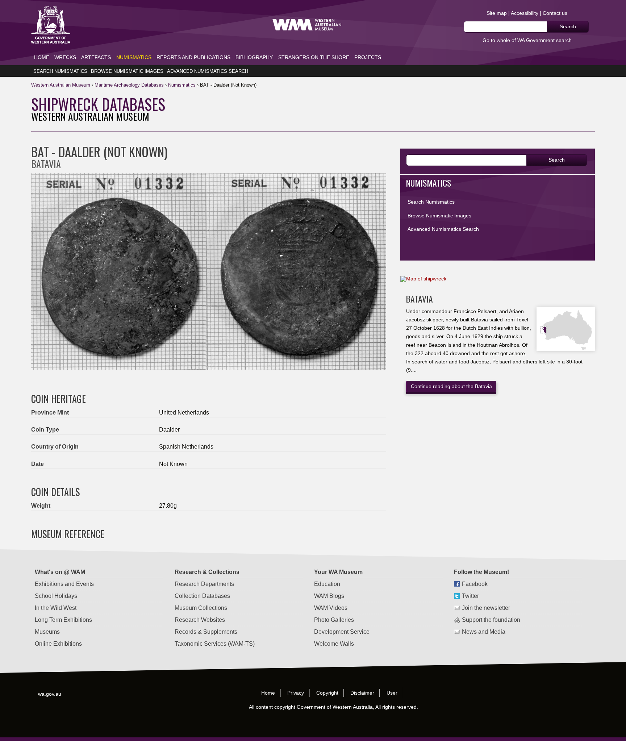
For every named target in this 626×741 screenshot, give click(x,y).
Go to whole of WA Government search (527, 40)
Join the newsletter (486, 608)
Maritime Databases (129, 85)
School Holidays (56, 596)
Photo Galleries (334, 620)
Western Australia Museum (50, 25)
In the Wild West (55, 608)
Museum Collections (201, 608)
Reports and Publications (193, 57)
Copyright (327, 692)
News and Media (483, 632)
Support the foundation (491, 620)
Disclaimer (363, 692)
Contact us (555, 13)
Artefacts (96, 57)
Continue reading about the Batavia (451, 386)
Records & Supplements (206, 632)
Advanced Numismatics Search (207, 71)
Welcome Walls (334, 644)
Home (41, 57)
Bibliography (254, 57)
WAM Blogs (329, 596)
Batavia (419, 298)
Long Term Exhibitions (63, 620)
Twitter (470, 596)
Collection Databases (202, 596)
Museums (47, 632)
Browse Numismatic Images (127, 71)
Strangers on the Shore (313, 57)
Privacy (295, 692)
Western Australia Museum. (306, 25)
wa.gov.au (50, 693)
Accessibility (524, 13)
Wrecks (65, 57)
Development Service (342, 632)
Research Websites (200, 620)
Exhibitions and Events (64, 584)
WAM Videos (330, 608)
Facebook (475, 584)
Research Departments (204, 584)
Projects (367, 57)
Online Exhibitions (58, 644)
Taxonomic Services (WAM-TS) (215, 644)
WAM (61, 85)
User (392, 692)
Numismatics (133, 57)
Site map (497, 13)
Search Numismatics (60, 71)
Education (327, 584)
